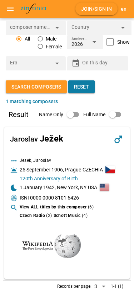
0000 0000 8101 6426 (54, 198)
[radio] (23, 39)
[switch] (61, 114)
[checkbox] (116, 42)
